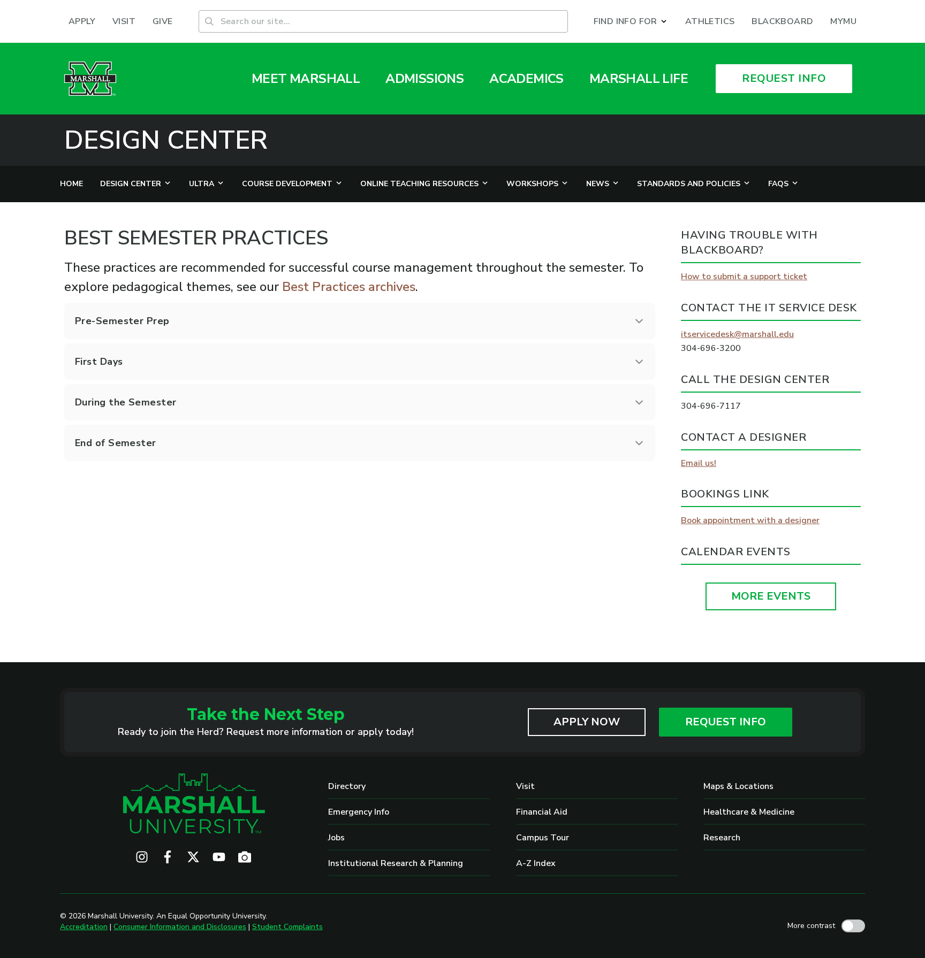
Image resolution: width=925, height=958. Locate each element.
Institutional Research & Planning (395, 863)
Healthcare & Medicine (748, 812)
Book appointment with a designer (750, 520)
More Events (770, 596)
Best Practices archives (348, 286)
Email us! (698, 463)
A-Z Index (536, 863)
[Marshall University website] (90, 79)
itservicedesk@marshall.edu (737, 334)
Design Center (166, 140)
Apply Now (587, 722)
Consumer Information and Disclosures (179, 927)
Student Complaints (287, 927)
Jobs (336, 838)
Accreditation (84, 927)
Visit (525, 786)
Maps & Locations (738, 786)
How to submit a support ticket (744, 276)
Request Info (725, 722)
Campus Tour (542, 838)
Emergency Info (358, 812)
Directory (347, 786)
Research (721, 838)
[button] (631, 21)
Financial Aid (541, 812)
